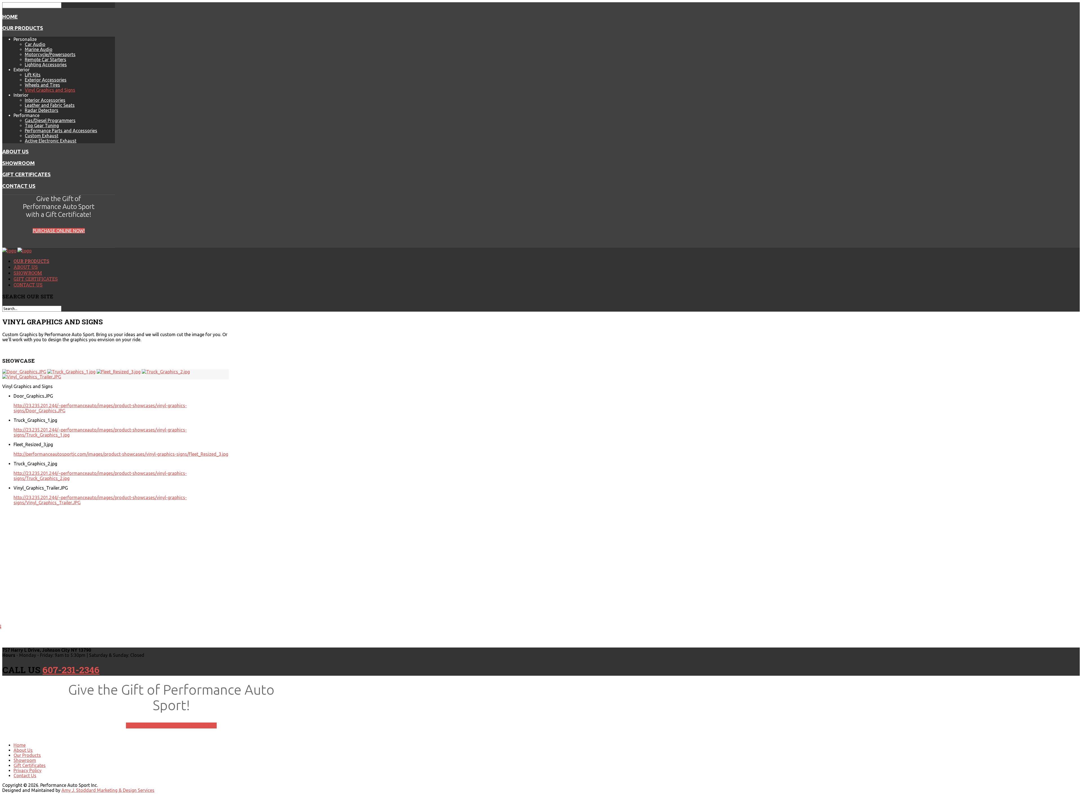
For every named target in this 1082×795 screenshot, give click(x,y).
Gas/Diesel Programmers (50, 120)
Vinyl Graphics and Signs (50, 90)
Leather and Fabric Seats (50, 105)
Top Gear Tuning (42, 125)
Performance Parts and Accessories (61, 130)
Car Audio (35, 44)
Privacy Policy (27, 770)
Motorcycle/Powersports (50, 54)
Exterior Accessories (45, 79)
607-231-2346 (71, 670)
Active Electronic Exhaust (50, 140)
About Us (15, 152)
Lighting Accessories (46, 64)
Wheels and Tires (42, 84)
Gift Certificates (26, 174)
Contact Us (19, 186)
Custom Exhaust (41, 135)
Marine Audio (38, 49)
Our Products (22, 28)
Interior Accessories (45, 100)
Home (10, 17)
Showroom (18, 163)
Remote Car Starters (45, 59)
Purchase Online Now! (59, 230)
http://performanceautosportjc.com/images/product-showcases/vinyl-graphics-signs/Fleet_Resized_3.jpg (121, 454)
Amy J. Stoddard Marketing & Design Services (107, 790)
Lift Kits (33, 74)
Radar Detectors (41, 110)
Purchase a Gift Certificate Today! (171, 725)
